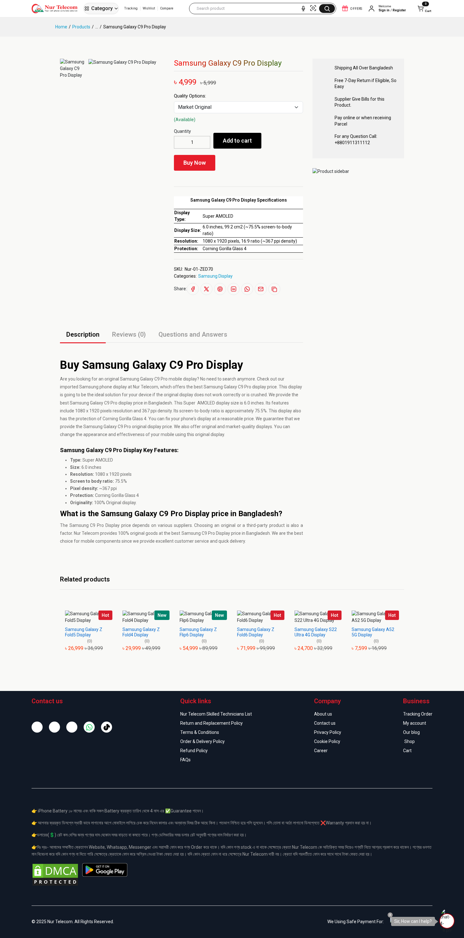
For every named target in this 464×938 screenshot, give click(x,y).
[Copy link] (274, 289)
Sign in (384, 10)
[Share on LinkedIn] (233, 289)
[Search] (327, 8)
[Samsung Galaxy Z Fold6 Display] (260, 617)
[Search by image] (313, 8)
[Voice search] (303, 8)
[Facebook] (37, 727)
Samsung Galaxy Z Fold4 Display (141, 632)
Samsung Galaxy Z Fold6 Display (255, 632)
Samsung (129, 378)
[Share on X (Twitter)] (206, 289)
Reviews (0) (129, 334)
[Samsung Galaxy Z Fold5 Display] (88, 617)
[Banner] (330, 171)
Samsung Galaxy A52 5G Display (373, 632)
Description (82, 334)
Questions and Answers (192, 334)
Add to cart (237, 140)
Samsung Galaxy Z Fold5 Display (83, 632)
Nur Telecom (86, 533)
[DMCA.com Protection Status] (55, 874)
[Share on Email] (261, 289)
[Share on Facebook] (193, 289)
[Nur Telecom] (56, 8)
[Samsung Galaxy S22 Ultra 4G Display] (318, 617)
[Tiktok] (106, 727)
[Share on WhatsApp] (247, 289)
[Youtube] (71, 727)
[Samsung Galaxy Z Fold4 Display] (146, 617)
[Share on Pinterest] (220, 289)
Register (399, 10)
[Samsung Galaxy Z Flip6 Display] (203, 617)
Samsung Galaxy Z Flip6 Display (198, 632)
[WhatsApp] (89, 727)
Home (61, 26)
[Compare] (243, 164)
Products (81, 26)
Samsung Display (215, 276)
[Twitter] (54, 727)
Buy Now (194, 162)
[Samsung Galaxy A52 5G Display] (375, 617)
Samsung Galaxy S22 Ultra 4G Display (315, 632)
